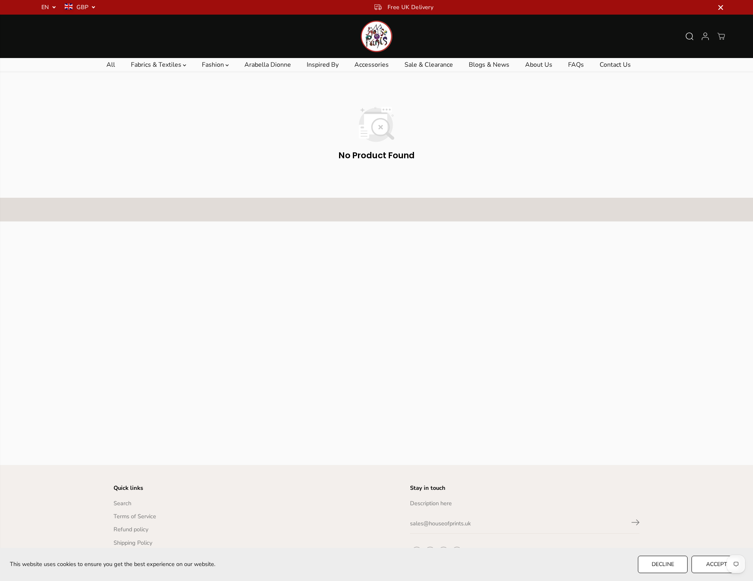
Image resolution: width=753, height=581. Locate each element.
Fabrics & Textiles (157, 64)
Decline (663, 564)
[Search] (689, 36)
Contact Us (615, 64)
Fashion (214, 64)
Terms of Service (135, 516)
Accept (716, 564)
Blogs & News (489, 64)
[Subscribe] (635, 524)
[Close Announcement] (720, 7)
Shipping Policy (133, 543)
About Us (538, 64)
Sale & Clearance (428, 64)
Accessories (371, 64)
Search (122, 503)
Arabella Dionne (267, 64)
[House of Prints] (376, 36)
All (110, 64)
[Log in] (705, 36)
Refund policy (131, 529)
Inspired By (323, 64)
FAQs (576, 64)
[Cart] (721, 36)
